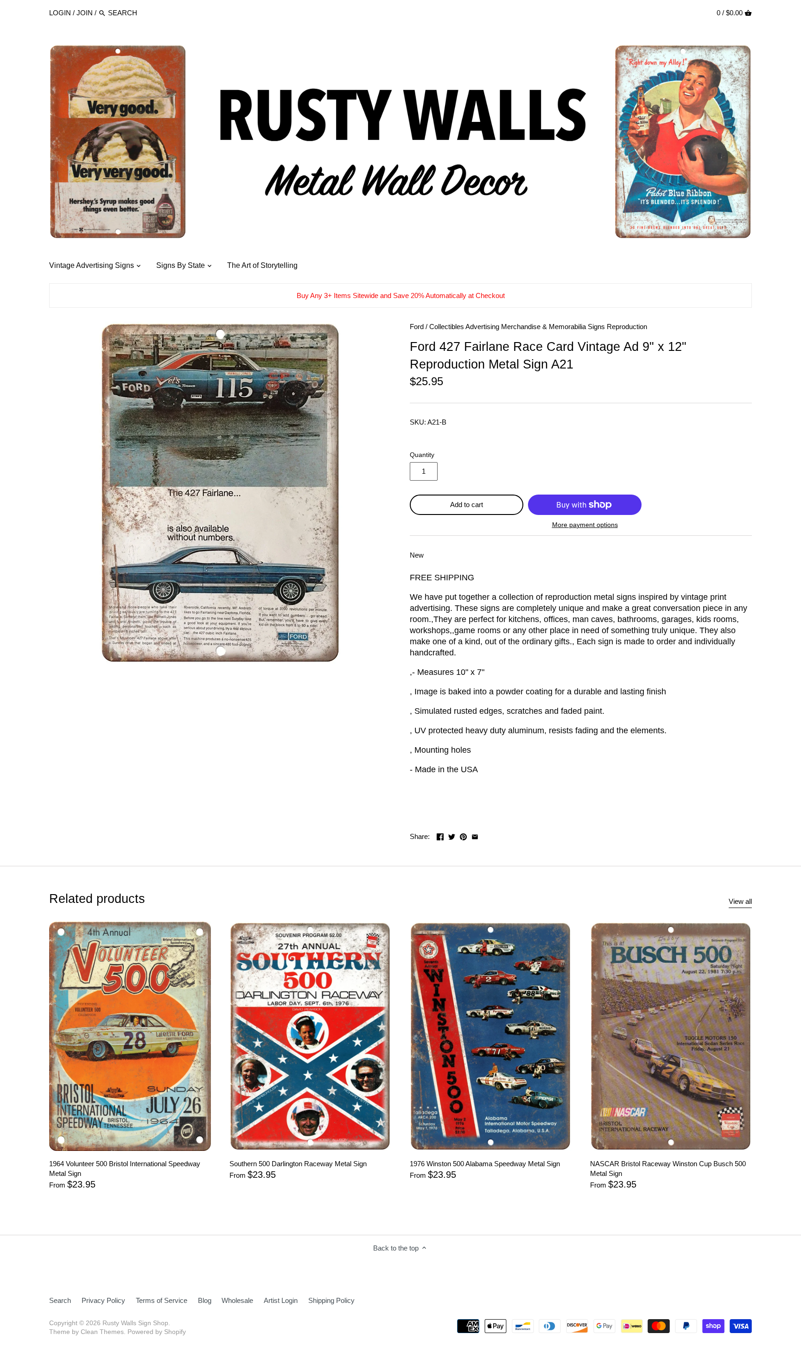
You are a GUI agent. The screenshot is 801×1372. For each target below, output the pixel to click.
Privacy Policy (103, 1300)
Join (84, 13)
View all (740, 901)
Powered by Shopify (156, 1331)
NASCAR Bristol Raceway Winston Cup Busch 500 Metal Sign (668, 1168)
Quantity (422, 454)
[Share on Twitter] (451, 835)
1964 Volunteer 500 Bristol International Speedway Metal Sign (124, 1168)
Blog (204, 1300)
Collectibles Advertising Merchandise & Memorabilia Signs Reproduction (538, 326)
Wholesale (237, 1300)
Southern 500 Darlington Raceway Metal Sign (298, 1164)
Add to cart (466, 504)
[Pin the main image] (463, 835)
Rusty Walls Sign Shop (135, 1323)
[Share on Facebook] (440, 835)
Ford (417, 326)
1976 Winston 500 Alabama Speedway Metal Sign (485, 1164)
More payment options (585, 524)
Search (60, 1300)
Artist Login (281, 1300)
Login (60, 13)
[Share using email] (474, 835)
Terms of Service (161, 1300)
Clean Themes (102, 1331)
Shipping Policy (331, 1300)
